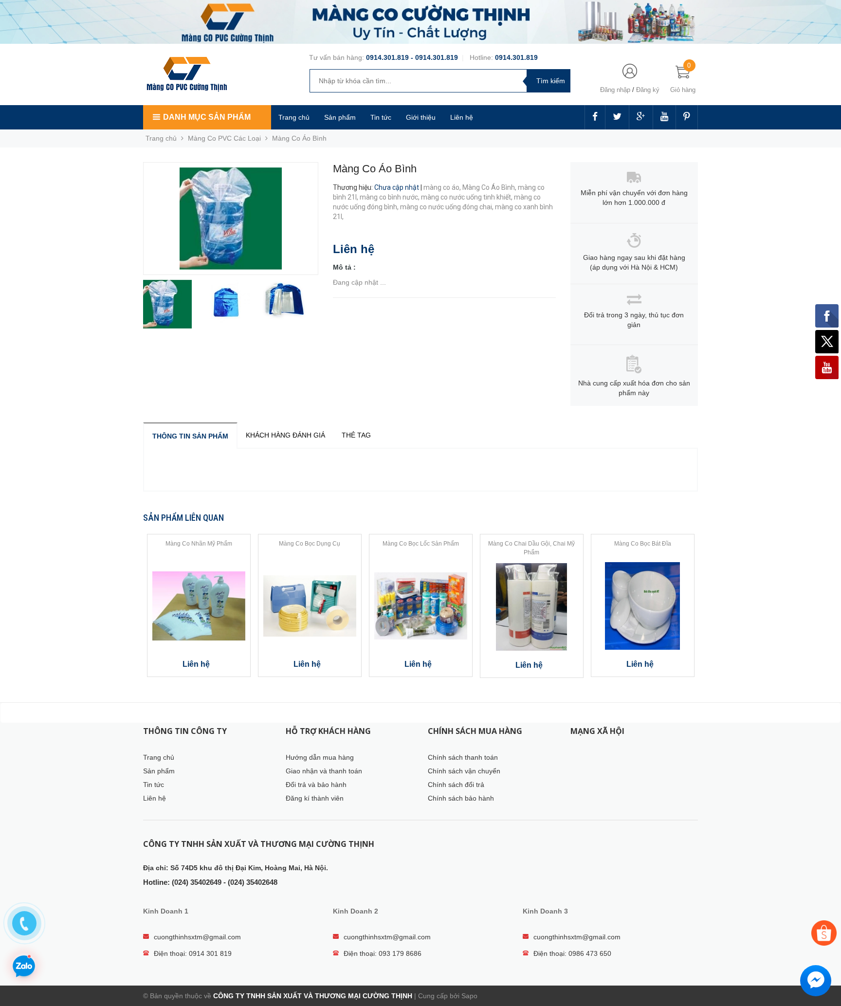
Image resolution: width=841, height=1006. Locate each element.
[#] (420, 21)
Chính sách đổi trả (456, 784)
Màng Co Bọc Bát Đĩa (642, 543)
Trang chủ (294, 117)
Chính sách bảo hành (461, 798)
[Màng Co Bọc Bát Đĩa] (642, 606)
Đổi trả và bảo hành (316, 784)
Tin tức (380, 117)
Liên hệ (461, 117)
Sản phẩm (340, 117)
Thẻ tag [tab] (356, 435)
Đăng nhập (615, 89)
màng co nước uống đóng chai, (447, 207)
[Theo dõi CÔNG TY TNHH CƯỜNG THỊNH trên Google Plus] (641, 117)
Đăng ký (647, 89)
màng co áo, (442, 187)
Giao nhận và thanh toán (324, 771)
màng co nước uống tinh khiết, (467, 197)
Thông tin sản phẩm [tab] (190, 436)
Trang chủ (158, 757)
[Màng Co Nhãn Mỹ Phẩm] (198, 606)
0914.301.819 (387, 57)
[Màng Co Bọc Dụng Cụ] (309, 606)
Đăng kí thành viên (315, 798)
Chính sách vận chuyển (464, 771)
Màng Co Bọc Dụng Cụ (309, 543)
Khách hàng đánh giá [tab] (285, 435)
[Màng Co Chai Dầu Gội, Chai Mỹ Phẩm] (531, 607)
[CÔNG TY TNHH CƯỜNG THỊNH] (187, 73)
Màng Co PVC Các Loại (224, 138)
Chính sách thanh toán (463, 757)
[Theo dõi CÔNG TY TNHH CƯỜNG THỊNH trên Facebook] (595, 117)
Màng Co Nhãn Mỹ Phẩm (198, 543)
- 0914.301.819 (433, 57)
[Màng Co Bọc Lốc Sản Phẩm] (420, 606)
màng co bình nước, (390, 197)
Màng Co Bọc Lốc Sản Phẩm (421, 543)
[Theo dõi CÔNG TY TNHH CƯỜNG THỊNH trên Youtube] (664, 117)
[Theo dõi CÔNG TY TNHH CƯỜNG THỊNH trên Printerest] (686, 117)
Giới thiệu (421, 117)
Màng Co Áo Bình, (490, 187)
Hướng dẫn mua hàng (320, 757)
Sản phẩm (159, 771)
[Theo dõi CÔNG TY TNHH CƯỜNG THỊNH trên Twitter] (617, 117)
